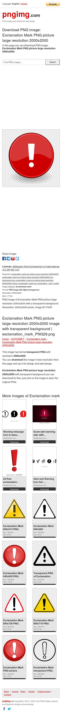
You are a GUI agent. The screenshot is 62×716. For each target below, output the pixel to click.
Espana (24, 3)
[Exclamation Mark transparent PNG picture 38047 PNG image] (44, 650)
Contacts (7, 694)
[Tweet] (17, 258)
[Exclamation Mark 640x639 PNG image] (14, 556)
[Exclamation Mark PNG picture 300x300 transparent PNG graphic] (14, 650)
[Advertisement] (31, 98)
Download (14, 442)
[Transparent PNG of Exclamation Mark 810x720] (44, 556)
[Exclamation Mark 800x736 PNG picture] (14, 603)
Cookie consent (44, 691)
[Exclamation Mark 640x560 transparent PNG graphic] (44, 509)
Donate (31, 691)
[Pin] (13, 258)
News (23, 691)
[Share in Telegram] (8, 258)
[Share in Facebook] (4, 258)
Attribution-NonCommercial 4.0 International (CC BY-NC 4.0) (30, 268)
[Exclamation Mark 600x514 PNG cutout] (14, 508)
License (15, 691)
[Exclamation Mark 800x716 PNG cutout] (44, 603)
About (6, 691)
